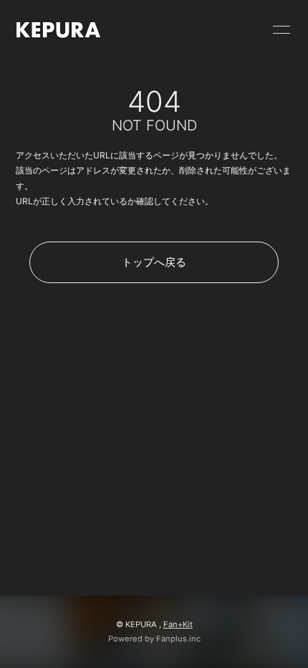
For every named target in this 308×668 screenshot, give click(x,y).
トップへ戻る (154, 262)
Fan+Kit (178, 624)
